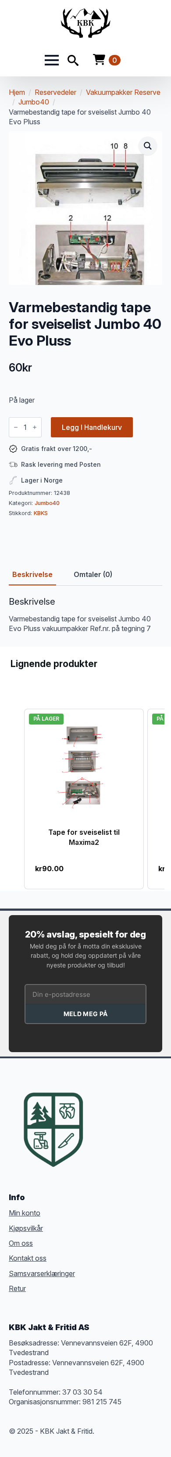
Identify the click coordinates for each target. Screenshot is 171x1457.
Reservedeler (55, 92)
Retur (17, 1288)
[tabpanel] (85, 615)
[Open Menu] (52, 60)
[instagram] (134, 1116)
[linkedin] (150, 1116)
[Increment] (34, 427)
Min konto (24, 1212)
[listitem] (84, 799)
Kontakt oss (27, 1258)
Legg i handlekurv (92, 427)
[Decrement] (16, 427)
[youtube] (102, 1132)
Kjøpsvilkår (26, 1228)
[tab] (32, 574)
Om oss (21, 1243)
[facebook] (102, 1116)
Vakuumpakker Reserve (123, 92)
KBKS (41, 513)
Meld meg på (85, 1013)
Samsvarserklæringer (42, 1273)
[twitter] (118, 1116)
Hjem (17, 92)
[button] (148, 146)
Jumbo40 (33, 101)
